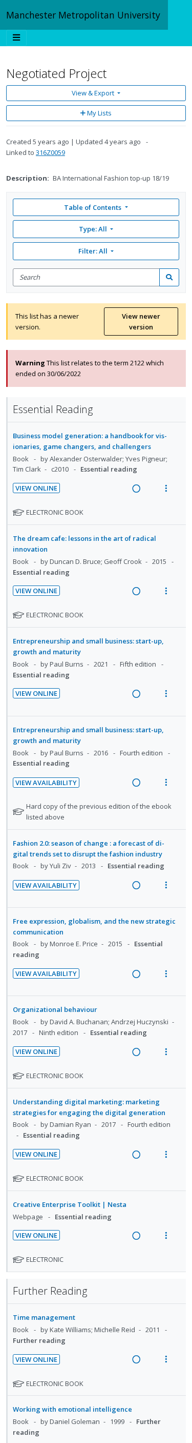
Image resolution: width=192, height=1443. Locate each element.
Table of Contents (92, 207)
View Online (36, 488)
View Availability (46, 782)
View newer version (141, 321)
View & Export (93, 93)
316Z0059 (50, 152)
